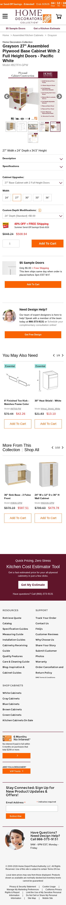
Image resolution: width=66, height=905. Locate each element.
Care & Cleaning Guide (16, 661)
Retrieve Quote (12, 617)
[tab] (33, 158)
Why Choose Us (45, 639)
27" (17, 197)
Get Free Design (33, 334)
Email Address (31, 803)
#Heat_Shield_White (50, 409)
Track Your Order (46, 617)
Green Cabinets (12, 714)
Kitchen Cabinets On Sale (18, 720)
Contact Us (42, 623)
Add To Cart (47, 243)
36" (47, 197)
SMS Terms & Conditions (45, 677)
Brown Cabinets (12, 709)
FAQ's (39, 628)
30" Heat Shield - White (48, 400)
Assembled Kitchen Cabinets (28, 35)
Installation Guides (14, 639)
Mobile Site (47, 898)
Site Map (32, 898)
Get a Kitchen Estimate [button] (47, 28)
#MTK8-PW (15, 409)
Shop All (31, 449)
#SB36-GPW (16, 503)
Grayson (52, 35)
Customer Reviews (47, 634)
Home (6, 35)
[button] (59, 16)
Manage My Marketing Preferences (23, 889)
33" (37, 197)
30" (27, 197)
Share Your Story (46, 645)
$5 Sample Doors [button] (15, 28)
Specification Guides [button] (15, 628)
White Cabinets (12, 692)
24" (7, 197)
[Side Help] (39, 210)
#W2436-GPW (47, 503)
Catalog (7, 623)
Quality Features (13, 656)
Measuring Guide (13, 634)
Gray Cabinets (11, 698)
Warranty (41, 661)
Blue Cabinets (11, 704)
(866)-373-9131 (44, 593)
